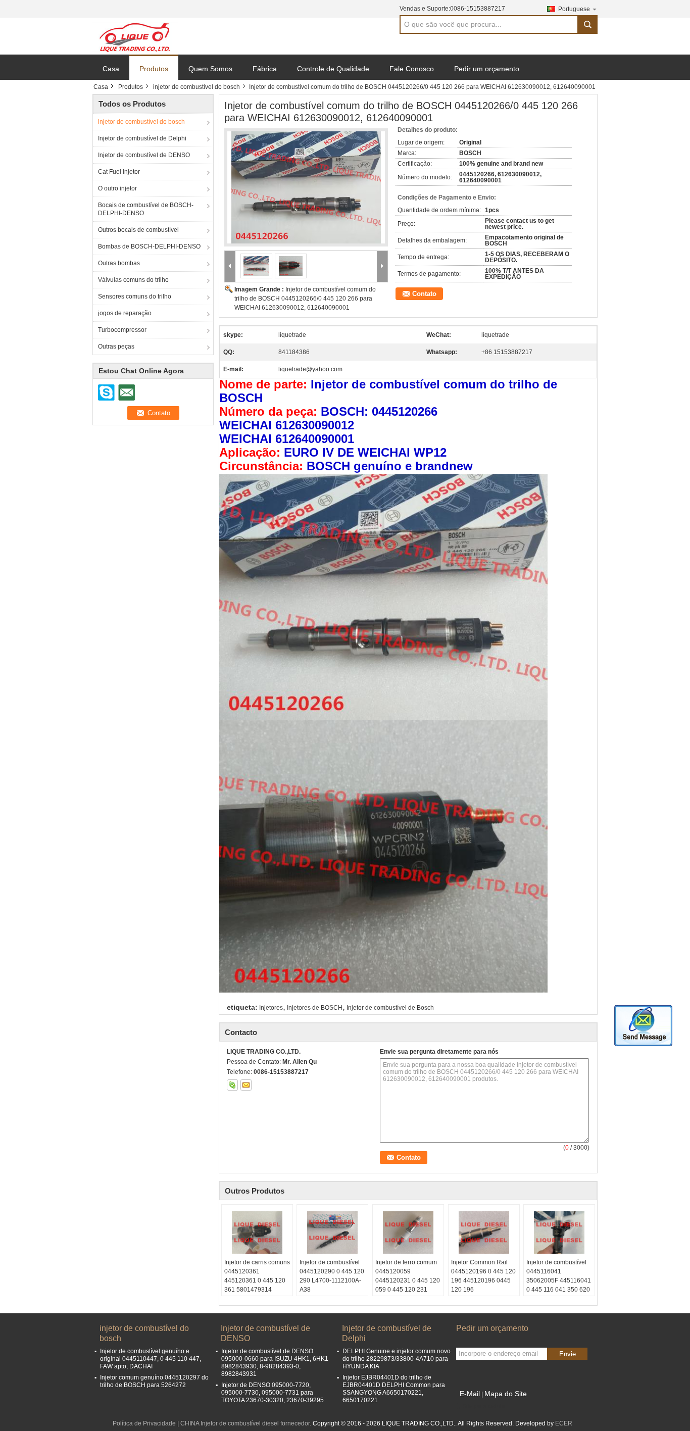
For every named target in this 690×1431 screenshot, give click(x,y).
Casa (111, 69)
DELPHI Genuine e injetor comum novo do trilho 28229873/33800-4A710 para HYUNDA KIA (396, 1359)
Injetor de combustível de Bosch (390, 1007)
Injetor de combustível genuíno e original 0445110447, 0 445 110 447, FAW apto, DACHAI (150, 1359)
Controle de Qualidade (333, 69)
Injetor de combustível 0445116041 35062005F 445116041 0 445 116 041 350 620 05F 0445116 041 (558, 1280)
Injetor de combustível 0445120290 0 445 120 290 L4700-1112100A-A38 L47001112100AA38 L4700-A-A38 (332, 1285)
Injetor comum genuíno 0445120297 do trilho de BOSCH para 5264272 (154, 1381)
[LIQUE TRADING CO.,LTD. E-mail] (246, 1085)
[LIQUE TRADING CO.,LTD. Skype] (232, 1085)
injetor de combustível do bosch (196, 86)
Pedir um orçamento (486, 69)
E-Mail (470, 1394)
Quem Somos (210, 69)
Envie (567, 1354)
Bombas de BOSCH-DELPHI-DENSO (149, 246)
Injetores (271, 1007)
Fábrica (265, 69)
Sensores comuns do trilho (134, 296)
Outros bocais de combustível (138, 229)
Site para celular (484, 1406)
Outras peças (116, 346)
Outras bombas (119, 263)
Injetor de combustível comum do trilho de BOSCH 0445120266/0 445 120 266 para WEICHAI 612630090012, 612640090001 (305, 298)
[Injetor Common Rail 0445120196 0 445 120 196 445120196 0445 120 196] (484, 1232)
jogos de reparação (125, 313)
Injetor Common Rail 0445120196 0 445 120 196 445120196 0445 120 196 (483, 1276)
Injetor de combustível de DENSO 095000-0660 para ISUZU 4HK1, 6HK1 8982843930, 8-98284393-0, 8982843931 (274, 1362)
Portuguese (574, 9)
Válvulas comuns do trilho (133, 279)
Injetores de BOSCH (314, 1007)
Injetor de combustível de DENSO (144, 155)
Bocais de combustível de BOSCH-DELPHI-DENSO (145, 209)
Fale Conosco (411, 69)
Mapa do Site (505, 1394)
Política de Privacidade (144, 1423)
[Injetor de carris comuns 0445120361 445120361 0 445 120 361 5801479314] (257, 1232)
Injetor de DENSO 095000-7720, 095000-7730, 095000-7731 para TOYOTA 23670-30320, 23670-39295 (272, 1392)
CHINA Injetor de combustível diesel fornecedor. (246, 1423)
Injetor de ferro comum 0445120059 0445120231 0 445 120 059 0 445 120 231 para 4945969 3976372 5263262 (407, 1285)
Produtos (153, 69)
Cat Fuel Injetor (119, 171)
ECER (563, 1423)
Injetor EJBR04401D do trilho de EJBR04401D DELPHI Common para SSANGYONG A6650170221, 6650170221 (393, 1389)
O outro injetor (117, 188)
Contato (424, 294)
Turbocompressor (122, 329)
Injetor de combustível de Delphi (142, 138)
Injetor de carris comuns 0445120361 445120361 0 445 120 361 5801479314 (257, 1276)
